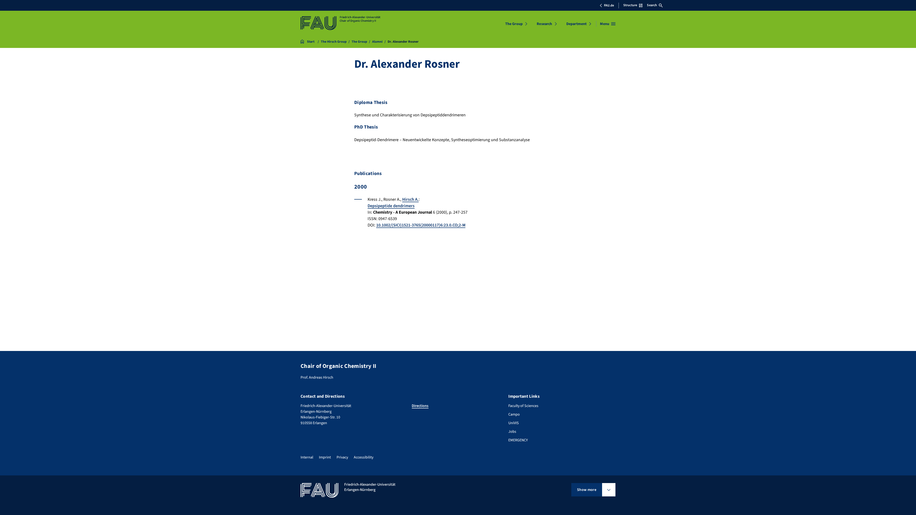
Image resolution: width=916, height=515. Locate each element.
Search (652, 5)
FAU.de (609, 5)
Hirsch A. (410, 199)
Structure (630, 5)
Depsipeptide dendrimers (391, 206)
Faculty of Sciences (523, 405)
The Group (514, 23)
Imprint (325, 457)
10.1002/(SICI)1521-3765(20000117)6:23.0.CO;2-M (420, 225)
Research (544, 23)
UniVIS (513, 423)
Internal (307, 457)
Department (576, 23)
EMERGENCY (518, 440)
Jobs (512, 431)
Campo (514, 414)
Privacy (342, 457)
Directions (420, 405)
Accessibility (363, 457)
